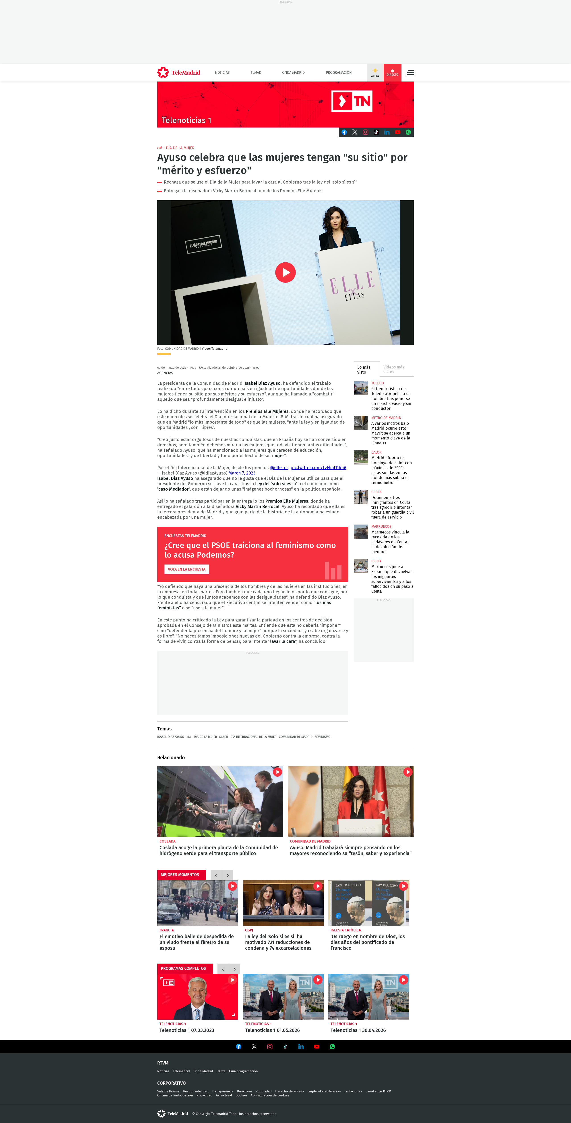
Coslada (167, 841)
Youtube (397, 132)
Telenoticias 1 (172, 1024)
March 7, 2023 (241, 473)
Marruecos (381, 526)
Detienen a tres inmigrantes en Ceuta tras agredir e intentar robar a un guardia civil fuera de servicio (361, 497)
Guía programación (243, 1071)
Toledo (377, 383)
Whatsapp (408, 132)
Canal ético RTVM (378, 1091)
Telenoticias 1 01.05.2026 (283, 997)
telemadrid (172, 1113)
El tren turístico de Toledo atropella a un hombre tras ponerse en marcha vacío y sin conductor (361, 388)
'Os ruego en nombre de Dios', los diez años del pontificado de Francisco (368, 903)
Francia (166, 930)
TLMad (256, 72)
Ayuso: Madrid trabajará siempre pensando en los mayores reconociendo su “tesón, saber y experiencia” (351, 801)
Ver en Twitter (254, 1047)
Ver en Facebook (238, 1047)
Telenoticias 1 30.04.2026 (368, 997)
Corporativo (171, 1083)
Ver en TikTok (285, 1047)
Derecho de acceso (289, 1091)
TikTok (376, 132)
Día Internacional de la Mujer (253, 736)
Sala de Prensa (168, 1091)
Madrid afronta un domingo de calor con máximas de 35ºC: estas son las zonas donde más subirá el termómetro (361, 457)
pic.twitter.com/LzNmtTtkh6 (318, 468)
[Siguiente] (227, 875)
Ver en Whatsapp (332, 1046)
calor (376, 452)
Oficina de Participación (175, 1095)
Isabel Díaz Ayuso (170, 736)
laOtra (221, 1071)
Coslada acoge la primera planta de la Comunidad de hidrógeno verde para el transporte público (220, 801)
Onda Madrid (293, 72)
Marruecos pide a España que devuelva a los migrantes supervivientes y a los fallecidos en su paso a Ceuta (361, 566)
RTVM (162, 1063)
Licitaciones (353, 1091)
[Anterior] (216, 875)
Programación (339, 72)
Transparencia (222, 1091)
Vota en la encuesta (186, 569)
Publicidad (264, 1091)
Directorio (244, 1091)
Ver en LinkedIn (301, 1046)
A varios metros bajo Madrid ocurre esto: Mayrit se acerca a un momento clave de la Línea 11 (361, 423)
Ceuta (376, 492)
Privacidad (204, 1095)
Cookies (241, 1095)
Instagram (365, 132)
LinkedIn (387, 132)
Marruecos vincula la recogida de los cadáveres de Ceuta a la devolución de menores (361, 532)
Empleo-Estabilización (324, 1091)
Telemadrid (181, 1071)
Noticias (222, 72)
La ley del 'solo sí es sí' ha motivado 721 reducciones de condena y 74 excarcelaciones (283, 903)
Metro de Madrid (386, 418)
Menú (410, 73)
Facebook (344, 132)
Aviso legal (224, 1095)
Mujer (223, 736)
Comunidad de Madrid (295, 736)
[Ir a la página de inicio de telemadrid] (178, 72)
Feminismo (323, 736)
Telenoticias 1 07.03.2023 (197, 997)
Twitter (355, 132)
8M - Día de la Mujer (175, 148)
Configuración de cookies (270, 1095)
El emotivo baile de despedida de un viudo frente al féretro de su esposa (197, 903)
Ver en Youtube (316, 1046)
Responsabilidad (195, 1091)
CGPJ (249, 930)
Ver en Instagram (269, 1046)
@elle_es (279, 468)
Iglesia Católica (346, 930)
